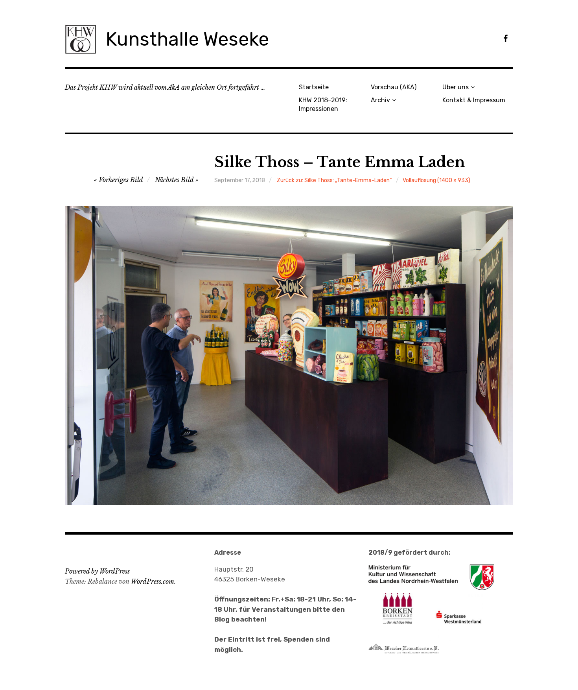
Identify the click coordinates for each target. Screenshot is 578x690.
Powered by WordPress (97, 571)
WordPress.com (152, 581)
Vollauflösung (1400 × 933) (436, 180)
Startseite (314, 87)
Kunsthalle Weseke (187, 39)
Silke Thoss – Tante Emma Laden (339, 162)
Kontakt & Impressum (473, 100)
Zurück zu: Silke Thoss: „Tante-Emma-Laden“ (334, 180)
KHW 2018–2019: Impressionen (323, 104)
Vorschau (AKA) (393, 87)
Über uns (455, 87)
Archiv (380, 100)
